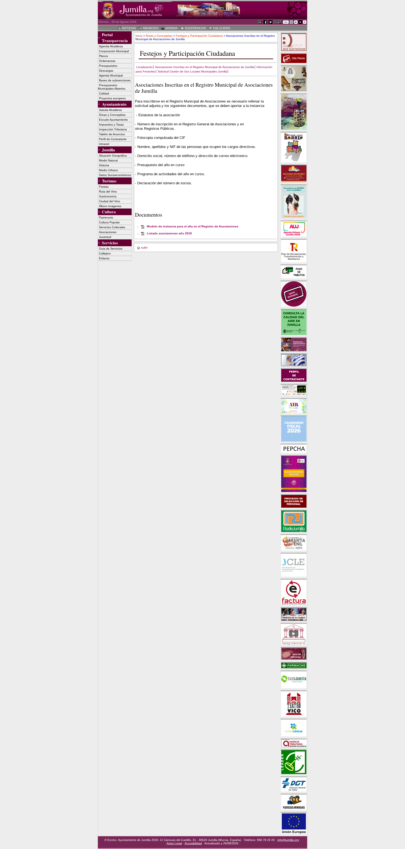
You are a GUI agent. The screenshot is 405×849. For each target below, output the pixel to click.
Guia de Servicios (110, 248)
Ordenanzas (107, 61)
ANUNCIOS (150, 28)
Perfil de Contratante (113, 139)
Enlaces (104, 258)
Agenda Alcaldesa (111, 46)
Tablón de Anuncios (112, 134)
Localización (144, 67)
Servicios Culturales (112, 227)
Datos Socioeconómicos (115, 175)
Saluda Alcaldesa (110, 110)
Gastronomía (107, 196)
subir (144, 247)
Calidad (104, 93)
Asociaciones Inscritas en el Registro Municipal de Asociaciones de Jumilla (204, 67)
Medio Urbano (108, 170)
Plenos (103, 56)
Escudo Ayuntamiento (113, 119)
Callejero (105, 253)
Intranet (104, 144)
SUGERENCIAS (195, 28)
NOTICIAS (128, 28)
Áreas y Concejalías (112, 114)
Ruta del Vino (108, 191)
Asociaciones (107, 232)
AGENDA (171, 28)
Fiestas (104, 186)
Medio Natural (108, 160)
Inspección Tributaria (113, 129)
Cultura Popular (109, 222)
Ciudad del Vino (109, 201)
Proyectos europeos (112, 98)
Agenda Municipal (111, 75)
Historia (104, 165)
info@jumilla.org (288, 840)
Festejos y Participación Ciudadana (199, 35)
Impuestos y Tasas (111, 124)
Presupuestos (108, 65)
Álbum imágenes (110, 206)
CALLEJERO (221, 28)
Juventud (105, 237)
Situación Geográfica (113, 155)
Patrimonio (106, 217)
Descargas (106, 70)
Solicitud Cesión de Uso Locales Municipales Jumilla (192, 71)
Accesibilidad (193, 843)
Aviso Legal (174, 843)
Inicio (139, 35)
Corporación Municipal (114, 51)
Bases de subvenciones (115, 80)
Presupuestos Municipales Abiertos (111, 86)
